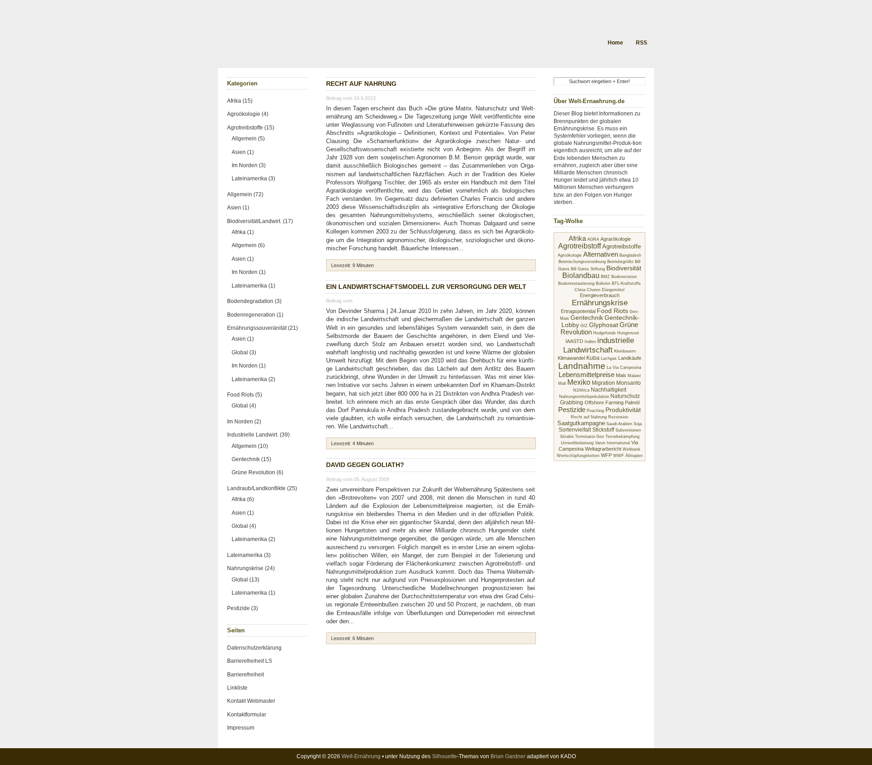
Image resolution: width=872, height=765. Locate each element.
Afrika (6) (243, 499)
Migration (603, 383)
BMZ (605, 276)
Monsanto (628, 383)
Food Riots (612, 311)
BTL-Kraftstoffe (626, 283)
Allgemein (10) (250, 446)
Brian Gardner (507, 756)
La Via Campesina (624, 367)
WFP (606, 455)
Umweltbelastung (577, 443)
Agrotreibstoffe (621, 246)
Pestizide (571, 409)
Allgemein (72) (245, 194)
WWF (618, 455)
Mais (621, 375)
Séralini (567, 436)
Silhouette (444, 756)
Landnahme (581, 366)
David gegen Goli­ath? (365, 464)
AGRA (593, 239)
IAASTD (574, 341)
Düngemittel (613, 290)
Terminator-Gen (589, 436)
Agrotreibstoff (579, 246)
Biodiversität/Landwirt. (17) (260, 221)
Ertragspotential (578, 311)
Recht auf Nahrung (589, 417)
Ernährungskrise (600, 302)
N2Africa (581, 390)
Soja (638, 424)
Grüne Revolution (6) (257, 472)
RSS (641, 43)
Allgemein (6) (248, 245)
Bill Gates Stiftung (588, 269)
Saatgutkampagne (581, 423)
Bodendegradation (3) (254, 301)
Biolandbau (581, 275)
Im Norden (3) (249, 165)
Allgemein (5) (248, 138)
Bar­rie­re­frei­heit (245, 674)
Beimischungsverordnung (582, 261)
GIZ (584, 325)
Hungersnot (628, 333)
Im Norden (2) (244, 421)
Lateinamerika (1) (253, 286)
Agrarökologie (615, 239)
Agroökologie (570, 255)
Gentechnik (586, 317)
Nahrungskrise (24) (251, 568)
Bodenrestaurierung (576, 283)
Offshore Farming (604, 402)
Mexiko (578, 382)
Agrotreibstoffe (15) (250, 127)
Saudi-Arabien (619, 424)
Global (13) (245, 579)
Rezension (618, 417)
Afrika (577, 238)
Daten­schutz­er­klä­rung (254, 648)
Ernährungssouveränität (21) (262, 328)
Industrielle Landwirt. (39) (258, 435)
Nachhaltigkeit (608, 390)
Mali (562, 383)
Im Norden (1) (249, 272)
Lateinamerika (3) (253, 178)
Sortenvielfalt (575, 430)
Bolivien (603, 283)
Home (615, 43)
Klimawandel (571, 358)
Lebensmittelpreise (586, 374)
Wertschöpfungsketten (578, 455)
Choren (593, 290)
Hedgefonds (604, 333)
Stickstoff (603, 430)
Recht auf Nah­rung (361, 83)
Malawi (634, 375)
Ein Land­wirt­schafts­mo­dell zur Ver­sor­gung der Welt (426, 286)
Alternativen (600, 254)
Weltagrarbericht (603, 449)
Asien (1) (243, 152)
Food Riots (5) (244, 395)
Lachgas (609, 358)
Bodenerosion (624, 276)
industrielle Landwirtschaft (598, 345)
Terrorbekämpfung (622, 436)
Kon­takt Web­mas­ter (251, 701)
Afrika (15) (240, 101)
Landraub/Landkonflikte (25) (262, 488)
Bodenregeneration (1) (255, 315)
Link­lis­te (237, 688)
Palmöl (632, 402)
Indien (590, 341)
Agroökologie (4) (247, 114)
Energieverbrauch (599, 295)
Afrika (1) (243, 232)
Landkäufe (629, 358)
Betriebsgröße (620, 261)
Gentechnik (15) (251, 459)
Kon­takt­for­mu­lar (246, 714)
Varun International (612, 443)
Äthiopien (634, 455)
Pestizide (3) (242, 608)
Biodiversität (623, 268)
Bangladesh (630, 255)
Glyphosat (603, 324)
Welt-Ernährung (361, 756)
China (580, 290)
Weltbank (631, 449)
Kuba (593, 358)
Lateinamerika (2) (253, 379)
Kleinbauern (625, 351)
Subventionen (628, 430)
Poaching (595, 410)
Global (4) (244, 405)
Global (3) (244, 352)
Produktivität (623, 410)
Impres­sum (240, 728)
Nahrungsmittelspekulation (584, 396)
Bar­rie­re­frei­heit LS (249, 661)
